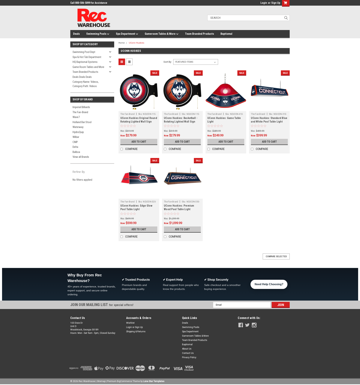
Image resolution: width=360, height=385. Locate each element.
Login (263, 2)
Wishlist (130, 323)
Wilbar (76, 137)
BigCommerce (124, 381)
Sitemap (101, 381)
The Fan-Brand (80, 112)
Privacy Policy (189, 357)
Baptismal (226, 33)
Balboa (76, 152)
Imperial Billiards (81, 107)
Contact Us (188, 353)
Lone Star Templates (153, 381)
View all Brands (81, 157)
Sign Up (275, 2)
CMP (75, 142)
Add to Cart (138, 141)
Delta (75, 147)
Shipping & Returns (136, 331)
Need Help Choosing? (269, 284)
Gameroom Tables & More (160, 33)
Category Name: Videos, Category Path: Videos (86, 84)
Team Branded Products (199, 33)
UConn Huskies (136, 43)
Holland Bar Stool (82, 122)
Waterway (78, 127)
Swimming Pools (96, 33)
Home (121, 43)
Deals (76, 33)
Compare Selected (276, 256)
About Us (186, 348)
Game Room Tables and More (88, 67)
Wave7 (76, 117)
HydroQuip (78, 132)
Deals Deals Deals (82, 77)
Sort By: (168, 61)
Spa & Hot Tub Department (87, 57)
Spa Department (126, 33)
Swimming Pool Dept (84, 52)
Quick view (139, 108)
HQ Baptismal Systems (85, 62)
